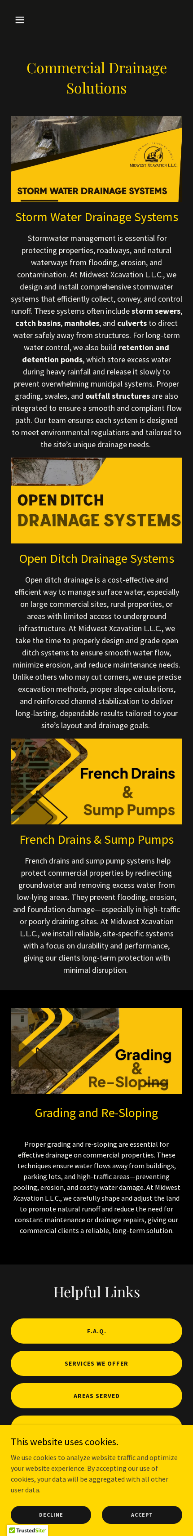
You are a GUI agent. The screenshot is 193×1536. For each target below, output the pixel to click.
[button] (23, 20)
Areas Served (97, 1396)
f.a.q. (96, 1331)
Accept (142, 1514)
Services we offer (96, 1363)
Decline (51, 1514)
